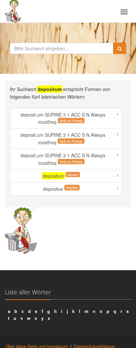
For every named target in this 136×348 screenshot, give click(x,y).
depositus (60, 188)
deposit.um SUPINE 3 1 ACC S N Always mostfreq (62, 118)
